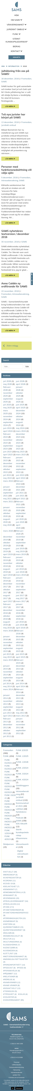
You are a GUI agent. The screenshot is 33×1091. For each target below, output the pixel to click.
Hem (16, 15)
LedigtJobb (11, 947)
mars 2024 (21, 431)
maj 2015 (7, 657)
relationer (11, 976)
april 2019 (8, 554)
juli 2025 (7, 404)
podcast (10, 968)
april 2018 (8, 575)
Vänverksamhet (16, 24)
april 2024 (8, 431)
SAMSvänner (12, 982)
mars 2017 (21, 601)
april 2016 (20, 627)
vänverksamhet (14, 1000)
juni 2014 (20, 683)
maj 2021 (7, 498)
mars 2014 (8, 689)
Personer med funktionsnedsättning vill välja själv (16, 169)
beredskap (11, 875)
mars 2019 (21, 554)
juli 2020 (20, 519)
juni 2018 (20, 572)
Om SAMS (15, 20)
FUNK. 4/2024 (22, 779)
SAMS (4, 81)
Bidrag (16, 46)
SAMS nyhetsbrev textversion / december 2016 (15, 234)
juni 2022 (20, 475)
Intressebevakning (9, 180)
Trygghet (10, 994)
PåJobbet (10, 973)
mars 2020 (8, 531)
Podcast (19, 817)
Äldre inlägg (12, 345)
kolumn (9, 933)
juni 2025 (20, 404)
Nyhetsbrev (21, 812)
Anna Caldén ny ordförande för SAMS (14, 285)
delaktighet (11, 886)
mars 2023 (21, 454)
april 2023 (8, 454)
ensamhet (10, 895)
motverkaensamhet (15, 956)
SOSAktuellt (12, 988)
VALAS (23, 994)
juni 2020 (20, 522)
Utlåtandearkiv (16, 1065)
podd (22, 968)
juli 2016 (20, 622)
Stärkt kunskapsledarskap (16, 40)
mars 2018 (21, 575)
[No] (31, 1084)
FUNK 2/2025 (22, 750)
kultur (9, 939)
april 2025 (20, 407)
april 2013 (8, 715)
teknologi (10, 991)
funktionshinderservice (15, 914)
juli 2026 (7, 381)
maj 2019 (20, 551)
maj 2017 (20, 598)
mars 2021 (8, 501)
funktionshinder (14, 910)
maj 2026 (7, 384)
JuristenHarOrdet (14, 930)
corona (10, 880)
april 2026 (20, 384)
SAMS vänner (12, 985)
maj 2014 (7, 686)
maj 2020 (7, 525)
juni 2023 (7, 451)
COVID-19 (9, 883)
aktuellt (10, 872)
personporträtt (14, 965)
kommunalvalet (13, 936)
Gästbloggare (22, 785)
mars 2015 (8, 660)
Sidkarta (16, 57)
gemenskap (11, 921)
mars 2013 (21, 715)
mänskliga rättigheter (15, 960)
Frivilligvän (12, 904)
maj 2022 (7, 478)
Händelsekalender (16, 1072)
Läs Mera (12, 106)
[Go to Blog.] (14, 66)
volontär (10, 997)
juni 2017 (20, 595)
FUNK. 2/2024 (22, 768)
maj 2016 (7, 627)
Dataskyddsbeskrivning (16, 1067)
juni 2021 (20, 495)
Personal (16, 1062)
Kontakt (16, 51)
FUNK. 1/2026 (22, 762)
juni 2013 (7, 713)
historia (9, 924)
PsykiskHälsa (12, 971)
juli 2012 (7, 736)
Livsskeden (11, 950)
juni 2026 (20, 381)
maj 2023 (20, 451)
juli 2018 (20, 569)
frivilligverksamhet (16, 901)
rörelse (9, 979)
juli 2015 (7, 654)
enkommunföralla (15, 892)
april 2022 (20, 478)
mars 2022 (8, 481)
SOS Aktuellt (21, 823)
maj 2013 (20, 713)
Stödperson (8, 844)
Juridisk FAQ (16, 1075)
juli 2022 (7, 475)
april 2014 (20, 686)
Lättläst (19, 809)
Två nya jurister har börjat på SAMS (13, 116)
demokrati (10, 889)
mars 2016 (8, 630)
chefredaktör (12, 877)
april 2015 (20, 657)
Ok (12, 1088)
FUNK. (16, 34)
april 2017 (8, 601)
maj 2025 (7, 407)
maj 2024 (20, 428)
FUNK (9, 907)
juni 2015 (20, 654)
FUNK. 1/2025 (22, 756)
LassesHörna (12, 945)
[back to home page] (17, 1016)
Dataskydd (19, 1088)
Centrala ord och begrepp (16, 1077)
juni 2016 (20, 624)
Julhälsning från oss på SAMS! (15, 72)
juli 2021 (20, 492)
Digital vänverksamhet (22, 854)
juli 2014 (7, 683)
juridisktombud (13, 927)
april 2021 (20, 498)
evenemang (11, 898)
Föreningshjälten (15, 918)
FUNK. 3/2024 (22, 773)
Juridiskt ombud (16, 29)
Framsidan (26, 78)
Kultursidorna (13, 942)
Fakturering (16, 1070)
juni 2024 (7, 428)
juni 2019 (20, 548)
